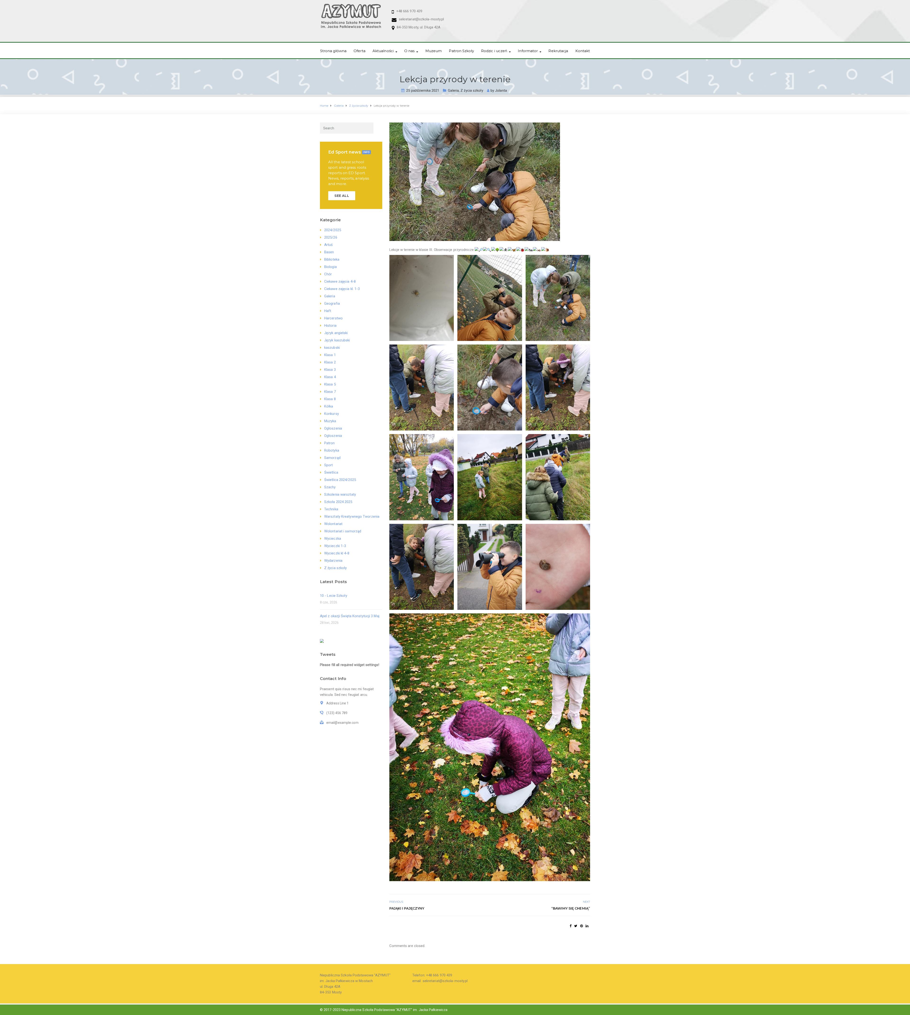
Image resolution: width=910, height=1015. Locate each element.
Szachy (330, 487)
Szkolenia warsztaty (340, 494)
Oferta (359, 51)
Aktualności (383, 51)
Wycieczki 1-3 (335, 546)
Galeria (453, 90)
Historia (330, 325)
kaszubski (332, 347)
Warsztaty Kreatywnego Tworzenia (351, 516)
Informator (528, 51)
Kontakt (582, 51)
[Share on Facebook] (571, 926)
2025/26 (330, 237)
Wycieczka (332, 538)
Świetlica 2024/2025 (340, 480)
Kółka (328, 406)
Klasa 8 (330, 399)
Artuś (328, 245)
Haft (327, 311)
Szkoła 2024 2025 (338, 502)
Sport (328, 465)
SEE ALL (341, 196)
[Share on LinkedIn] (587, 926)
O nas (409, 51)
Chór (328, 274)
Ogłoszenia (333, 428)
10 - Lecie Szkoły (333, 596)
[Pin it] (581, 926)
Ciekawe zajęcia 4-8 (340, 281)
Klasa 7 (330, 392)
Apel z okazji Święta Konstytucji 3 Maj (349, 616)
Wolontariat (333, 524)
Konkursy (331, 414)
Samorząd (332, 458)
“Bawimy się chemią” (570, 908)
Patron (329, 443)
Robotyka (331, 450)
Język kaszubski (337, 340)
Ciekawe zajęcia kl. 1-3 (342, 289)
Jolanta (501, 90)
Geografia (332, 303)
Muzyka (330, 421)
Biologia (330, 267)
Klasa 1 (330, 355)
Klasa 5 (330, 384)
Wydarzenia (333, 560)
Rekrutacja (558, 51)
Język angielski (336, 333)
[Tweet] (575, 926)
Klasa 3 (330, 369)
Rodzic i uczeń (494, 51)
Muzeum (433, 51)
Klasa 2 (330, 362)
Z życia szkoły (471, 90)
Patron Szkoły (461, 51)
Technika (331, 509)
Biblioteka (331, 259)
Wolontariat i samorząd (342, 531)
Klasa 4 (330, 377)
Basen (329, 252)
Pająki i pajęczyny (406, 908)
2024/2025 (332, 230)
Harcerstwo (333, 318)
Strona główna (333, 51)
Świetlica (331, 472)
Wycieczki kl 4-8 (337, 553)
